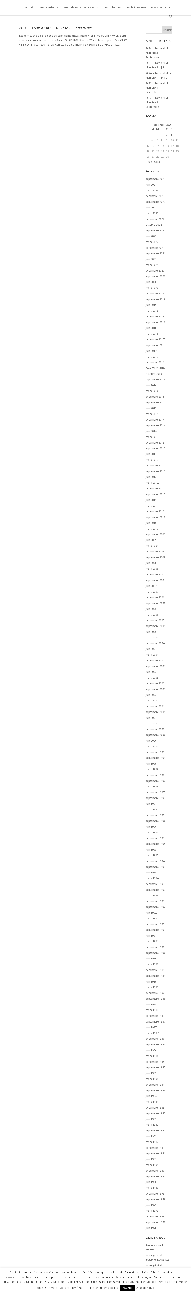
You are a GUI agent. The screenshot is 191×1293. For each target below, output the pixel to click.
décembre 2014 (155, 419)
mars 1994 (152, 878)
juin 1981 (151, 1159)
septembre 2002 (155, 689)
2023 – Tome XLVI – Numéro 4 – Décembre (158, 88)
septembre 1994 (155, 867)
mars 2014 (152, 437)
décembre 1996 (155, 815)
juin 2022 (151, 236)
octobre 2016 (154, 373)
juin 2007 (151, 586)
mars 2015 (152, 414)
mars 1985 (152, 1079)
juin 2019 (151, 305)
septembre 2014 (155, 425)
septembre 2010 (155, 517)
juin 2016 (151, 385)
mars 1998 (152, 786)
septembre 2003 (155, 666)
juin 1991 (151, 935)
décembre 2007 (155, 574)
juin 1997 (151, 803)
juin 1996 (151, 826)
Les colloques (112, 7)
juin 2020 (151, 282)
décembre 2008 (155, 551)
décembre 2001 (155, 706)
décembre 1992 (155, 901)
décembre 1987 (155, 1015)
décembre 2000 (155, 729)
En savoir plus (144, 1287)
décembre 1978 (155, 1216)
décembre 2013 (155, 442)
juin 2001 (151, 717)
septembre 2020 (155, 276)
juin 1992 (151, 912)
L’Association (46, 7)
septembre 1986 (155, 1044)
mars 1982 (152, 1142)
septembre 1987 (155, 1021)
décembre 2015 (155, 396)
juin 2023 (151, 207)
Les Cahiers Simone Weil (79, 7)
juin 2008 (151, 563)
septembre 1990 (155, 953)
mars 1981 (152, 1165)
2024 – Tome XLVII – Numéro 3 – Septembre (158, 53)
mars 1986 (152, 1056)
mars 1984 (152, 1101)
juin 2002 (151, 695)
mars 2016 (152, 391)
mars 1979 (152, 1210)
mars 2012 (152, 482)
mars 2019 (152, 310)
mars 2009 (152, 545)
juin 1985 (151, 1073)
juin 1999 (151, 763)
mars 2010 (152, 528)
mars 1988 (152, 1010)
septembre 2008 (155, 557)
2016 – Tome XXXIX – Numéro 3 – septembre (55, 28)
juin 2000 (151, 740)
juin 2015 (151, 408)
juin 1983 (151, 1119)
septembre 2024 (155, 179)
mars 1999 (152, 769)
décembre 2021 (155, 247)
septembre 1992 (155, 907)
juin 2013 (151, 454)
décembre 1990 (155, 947)
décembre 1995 (155, 838)
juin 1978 (151, 1228)
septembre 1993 (155, 889)
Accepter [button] (127, 1287)
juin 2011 (151, 500)
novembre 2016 (155, 368)
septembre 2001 (155, 712)
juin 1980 (151, 1182)
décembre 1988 (155, 993)
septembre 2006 (155, 603)
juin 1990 (151, 958)
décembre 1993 (155, 884)
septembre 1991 (155, 929)
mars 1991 (152, 941)
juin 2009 (151, 540)
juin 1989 (151, 981)
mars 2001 (152, 723)
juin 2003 (151, 671)
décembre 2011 (155, 488)
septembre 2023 (155, 201)
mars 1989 (152, 987)
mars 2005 (152, 637)
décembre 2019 (155, 293)
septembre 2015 (155, 402)
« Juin (149, 161)
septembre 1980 (155, 1176)
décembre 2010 (155, 511)
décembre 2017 (155, 339)
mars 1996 (152, 832)
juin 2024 (151, 184)
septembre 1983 (155, 1113)
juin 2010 (151, 523)
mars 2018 (152, 333)
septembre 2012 (155, 471)
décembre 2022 (155, 219)
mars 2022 (152, 242)
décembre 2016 (155, 362)
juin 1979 (151, 1205)
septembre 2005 (155, 626)
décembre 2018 (155, 316)
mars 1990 (152, 964)
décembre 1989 (155, 970)
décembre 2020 (155, 270)
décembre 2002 (155, 683)
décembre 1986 (155, 1038)
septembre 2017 (155, 345)
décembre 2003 (155, 660)
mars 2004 (152, 654)
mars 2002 (152, 700)
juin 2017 (151, 351)
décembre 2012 (155, 465)
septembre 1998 (155, 781)
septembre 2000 (155, 735)
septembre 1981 (155, 1153)
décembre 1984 (155, 1084)
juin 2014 (151, 431)
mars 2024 (152, 190)
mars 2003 (152, 677)
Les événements (136, 7)
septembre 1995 (155, 843)
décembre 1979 (155, 1193)
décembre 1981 (155, 1147)
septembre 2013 (155, 448)
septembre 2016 (155, 379)
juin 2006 (151, 609)
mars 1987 (152, 1033)
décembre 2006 (155, 597)
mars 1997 (152, 809)
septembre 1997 (155, 798)
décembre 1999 (155, 752)
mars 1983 (152, 1124)
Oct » (157, 161)
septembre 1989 (155, 975)
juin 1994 (151, 872)
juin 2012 (151, 477)
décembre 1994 (155, 861)
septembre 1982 (155, 1130)
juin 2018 (151, 328)
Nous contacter (161, 7)
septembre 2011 (155, 494)
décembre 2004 (155, 643)
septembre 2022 (155, 230)
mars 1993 (152, 895)
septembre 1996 (155, 821)
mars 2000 (152, 746)
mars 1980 (152, 1188)
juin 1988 (151, 1004)
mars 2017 (152, 356)
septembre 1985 (155, 1067)
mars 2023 (152, 213)
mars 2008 (152, 568)
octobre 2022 (154, 224)
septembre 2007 (155, 580)
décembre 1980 (155, 1170)
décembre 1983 (155, 1107)
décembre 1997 (155, 792)
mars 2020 (152, 287)
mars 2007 (152, 591)
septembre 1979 (155, 1199)
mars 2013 (152, 459)
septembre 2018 (155, 322)
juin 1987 (151, 1027)
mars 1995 (152, 855)
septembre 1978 (155, 1222)
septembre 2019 (155, 299)
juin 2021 (151, 259)
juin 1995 (151, 849)
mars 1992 (152, 918)
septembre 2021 (155, 253)
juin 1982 (151, 1136)
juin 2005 (151, 631)
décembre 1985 (155, 1061)
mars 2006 (152, 614)
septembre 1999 (155, 757)
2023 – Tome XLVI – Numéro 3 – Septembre (158, 102)
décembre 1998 (155, 775)
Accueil (29, 7)
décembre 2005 (155, 620)
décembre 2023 (155, 196)
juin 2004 (151, 649)
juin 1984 (151, 1096)
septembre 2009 (155, 534)
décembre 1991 (155, 924)
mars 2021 (152, 265)
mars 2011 (152, 505)
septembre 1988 (155, 998)
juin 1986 (151, 1050)
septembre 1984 (155, 1090)
